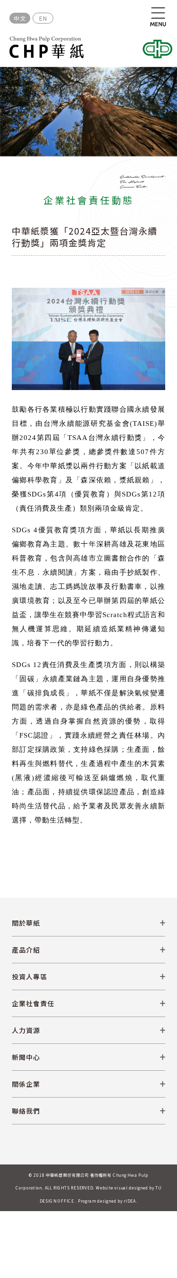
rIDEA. (130, 1201)
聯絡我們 (26, 1111)
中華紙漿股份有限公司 (46, 47)
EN (43, 18)
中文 (20, 18)
